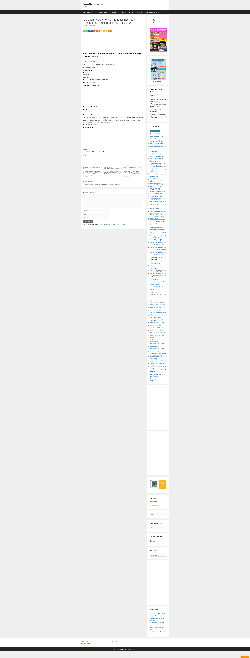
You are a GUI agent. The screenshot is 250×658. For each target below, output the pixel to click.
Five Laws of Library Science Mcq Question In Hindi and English (157, 627)
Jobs (86, 181)
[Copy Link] (105, 31)
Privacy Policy (84, 641)
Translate (157, 505)
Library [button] (105, 12)
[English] (151, 501)
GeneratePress (132, 649)
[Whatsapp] (85, 31)
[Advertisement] (113, 42)
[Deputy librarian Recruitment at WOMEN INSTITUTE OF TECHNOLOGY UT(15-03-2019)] (134, 171)
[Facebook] (90, 31)
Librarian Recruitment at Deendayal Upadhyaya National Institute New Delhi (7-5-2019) (103, 184)
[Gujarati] (153, 501)
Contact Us (114, 641)
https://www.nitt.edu (93, 124)
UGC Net (131, 12)
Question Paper (139, 12)
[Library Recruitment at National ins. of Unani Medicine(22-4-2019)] (114, 170)
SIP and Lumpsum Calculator (152, 12)
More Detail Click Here (96, 85)
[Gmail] (100, 31)
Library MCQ (90, 12)
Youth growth (93, 4)
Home (83, 12)
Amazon (154, 541)
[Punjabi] (155, 501)
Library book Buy (122, 12)
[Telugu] (156, 501)
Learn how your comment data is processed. (114, 224)
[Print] (95, 31)
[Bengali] (150, 501)
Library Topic (99, 12)
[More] (110, 31)
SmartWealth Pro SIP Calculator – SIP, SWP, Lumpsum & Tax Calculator (158, 615)
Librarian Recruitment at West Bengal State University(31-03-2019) (99, 182)
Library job (89, 181)
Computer (114, 12)
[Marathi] (154, 501)
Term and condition (86, 643)
